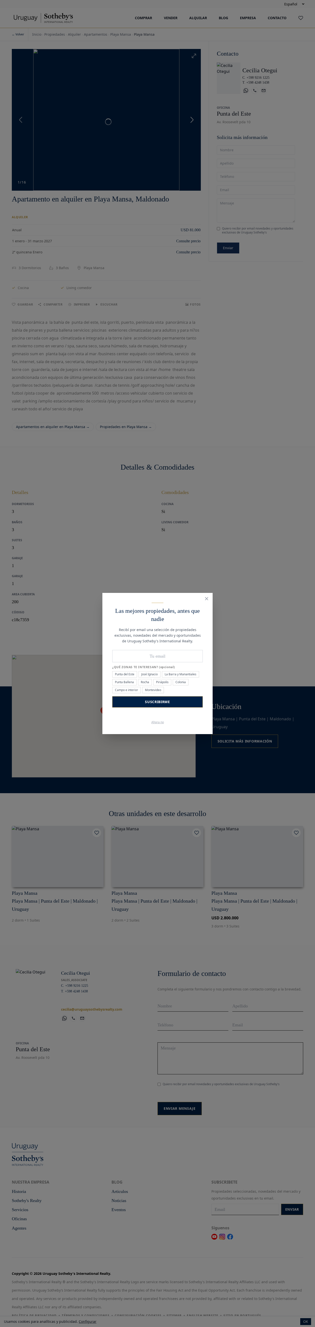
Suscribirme (157, 701)
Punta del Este (124, 674)
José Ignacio (149, 674)
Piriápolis (162, 682)
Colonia (180, 682)
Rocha (145, 682)
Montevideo (153, 690)
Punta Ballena (124, 682)
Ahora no (157, 722)
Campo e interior (126, 690)
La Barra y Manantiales (180, 674)
